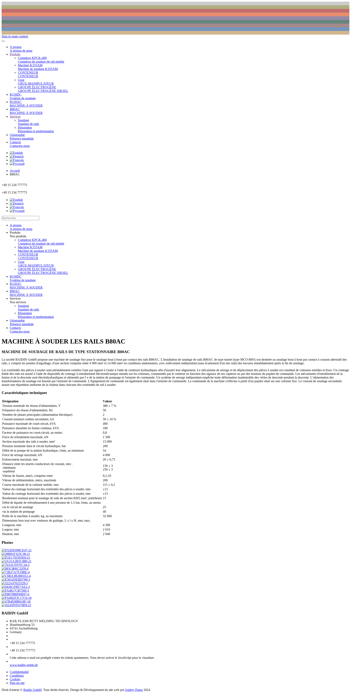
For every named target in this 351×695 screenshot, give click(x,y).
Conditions (17, 675)
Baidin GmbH (32, 690)
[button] (179, 234)
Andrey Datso (134, 690)
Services (15, 116)
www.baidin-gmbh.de (24, 665)
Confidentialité (19, 672)
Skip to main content (15, 36)
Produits (15, 54)
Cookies (15, 679)
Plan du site (17, 683)
